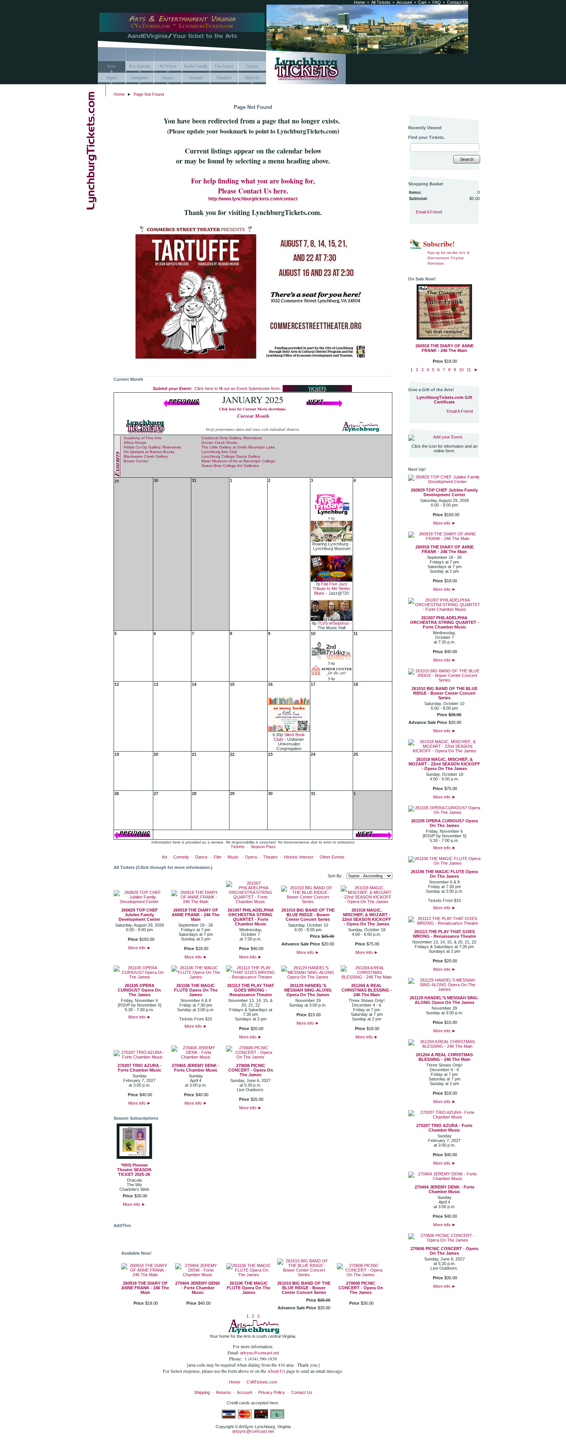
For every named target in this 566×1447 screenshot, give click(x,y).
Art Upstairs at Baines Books (149, 452)
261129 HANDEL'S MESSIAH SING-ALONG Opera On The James (308, 990)
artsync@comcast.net (259, 1352)
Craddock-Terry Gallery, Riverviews (231, 438)
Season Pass (263, 846)
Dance (201, 857)
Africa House (135, 442)
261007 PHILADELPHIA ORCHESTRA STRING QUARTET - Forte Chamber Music (251, 917)
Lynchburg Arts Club (219, 452)
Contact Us (457, 2)
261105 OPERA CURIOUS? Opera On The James (139, 990)
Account (404, 2)
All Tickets (380, 2)
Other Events (332, 857)
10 (461, 369)
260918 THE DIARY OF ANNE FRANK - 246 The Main (195, 915)
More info (139, 947)
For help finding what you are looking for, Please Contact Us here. (253, 186)
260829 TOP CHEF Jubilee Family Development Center (139, 915)
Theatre (270, 857)
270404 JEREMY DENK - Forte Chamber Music (195, 1067)
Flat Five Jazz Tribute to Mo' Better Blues (331, 588)
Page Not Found (149, 94)
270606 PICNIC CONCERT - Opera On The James (250, 1070)
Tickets (237, 846)
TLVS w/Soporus (333, 623)
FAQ (436, 2)
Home (359, 2)
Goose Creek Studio (219, 442)
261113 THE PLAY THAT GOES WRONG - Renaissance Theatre (250, 990)
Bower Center (136, 461)
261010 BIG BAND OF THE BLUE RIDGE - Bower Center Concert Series (308, 915)
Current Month (253, 415)
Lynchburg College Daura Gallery (230, 456)
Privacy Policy (271, 1392)
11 (469, 369)
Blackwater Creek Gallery (146, 456)
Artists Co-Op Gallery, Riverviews (152, 447)
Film (217, 857)
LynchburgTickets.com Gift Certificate (444, 399)
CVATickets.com (261, 1382)
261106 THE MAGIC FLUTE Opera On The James (196, 990)
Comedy (181, 857)
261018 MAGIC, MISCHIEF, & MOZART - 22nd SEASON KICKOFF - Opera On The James (366, 917)
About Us (276, 1371)
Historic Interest (298, 857)
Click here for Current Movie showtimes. (252, 409)
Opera (251, 857)
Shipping (202, 1392)
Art (164, 857)
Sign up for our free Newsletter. (448, 258)
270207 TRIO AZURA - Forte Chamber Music (139, 1067)
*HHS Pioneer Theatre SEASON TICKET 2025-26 (134, 1170)
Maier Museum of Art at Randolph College (238, 461)
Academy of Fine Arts (142, 438)
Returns (223, 1392)
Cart (422, 2)
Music (233, 857)
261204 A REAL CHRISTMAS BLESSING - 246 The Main (367, 990)
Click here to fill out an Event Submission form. (217, 388)
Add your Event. (448, 437)
